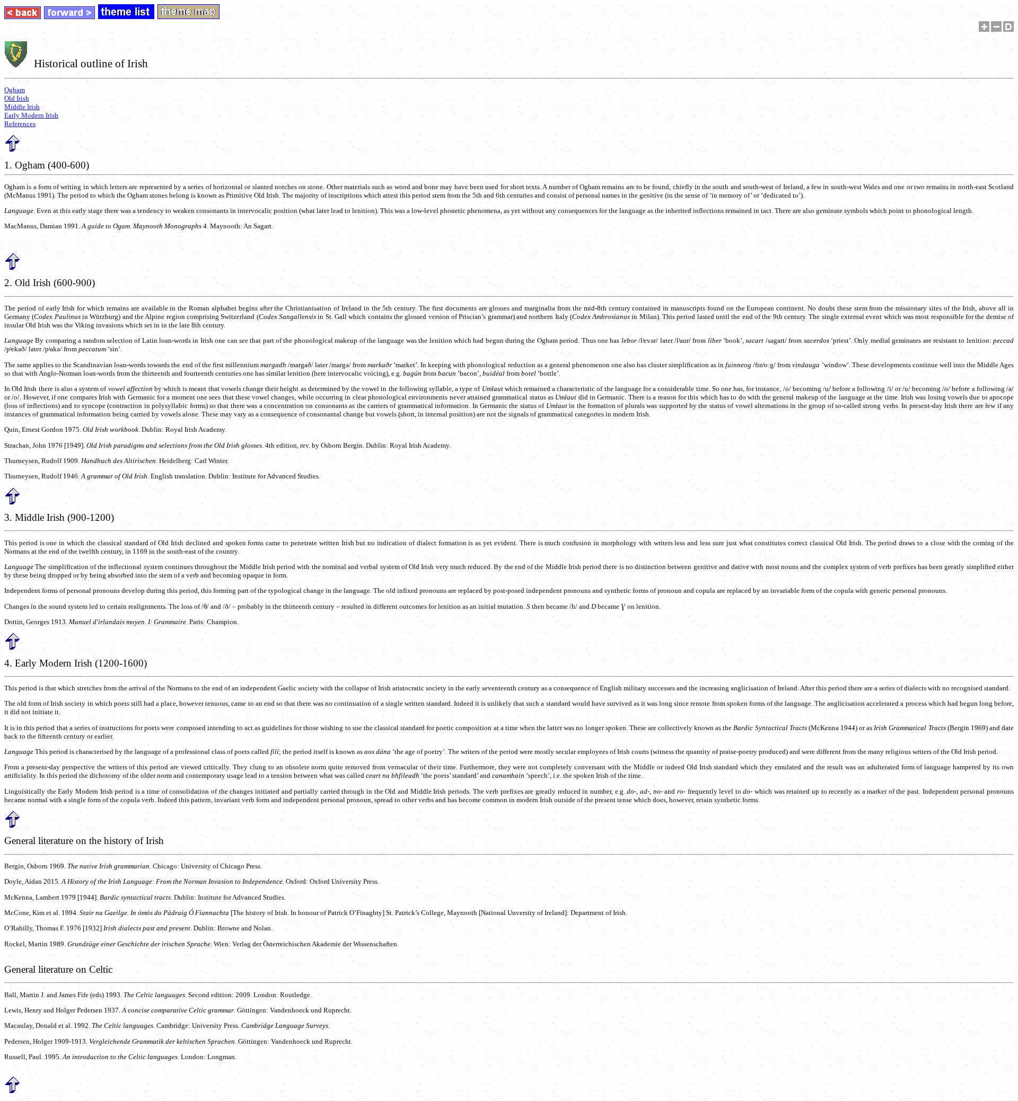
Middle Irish (22, 107)
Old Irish (16, 98)
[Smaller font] (996, 29)
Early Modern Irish (31, 115)
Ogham (14, 90)
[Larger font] (984, 29)
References (20, 124)
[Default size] (1008, 29)
